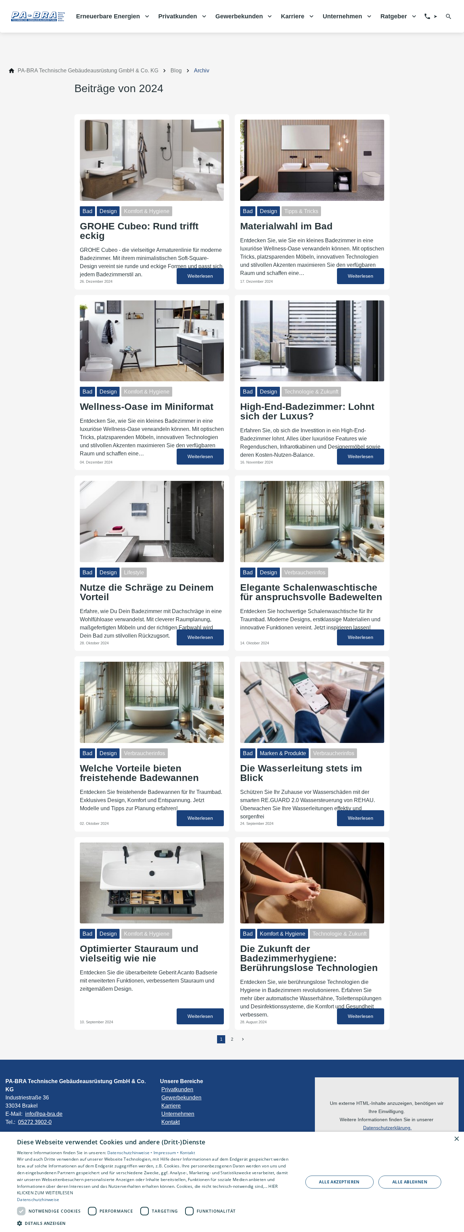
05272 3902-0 (35, 1122)
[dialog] (232, 1182)
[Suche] (448, 16)
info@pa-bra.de (44, 1114)
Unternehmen (177, 1114)
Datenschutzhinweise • (130, 1153)
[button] (155, 1223)
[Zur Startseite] (38, 16)
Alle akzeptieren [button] (339, 1182)
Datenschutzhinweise (38, 1199)
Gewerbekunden (181, 1097)
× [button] (456, 1139)
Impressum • (167, 1153)
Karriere (171, 1106)
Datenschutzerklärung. (387, 1127)
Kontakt (170, 1122)
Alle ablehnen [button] (409, 1182)
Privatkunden (177, 1089)
